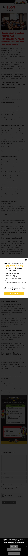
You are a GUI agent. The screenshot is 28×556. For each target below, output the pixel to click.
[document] (14, 278)
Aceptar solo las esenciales (14, 549)
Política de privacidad (14, 553)
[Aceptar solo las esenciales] (26, 546)
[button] (26, 260)
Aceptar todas (14, 546)
